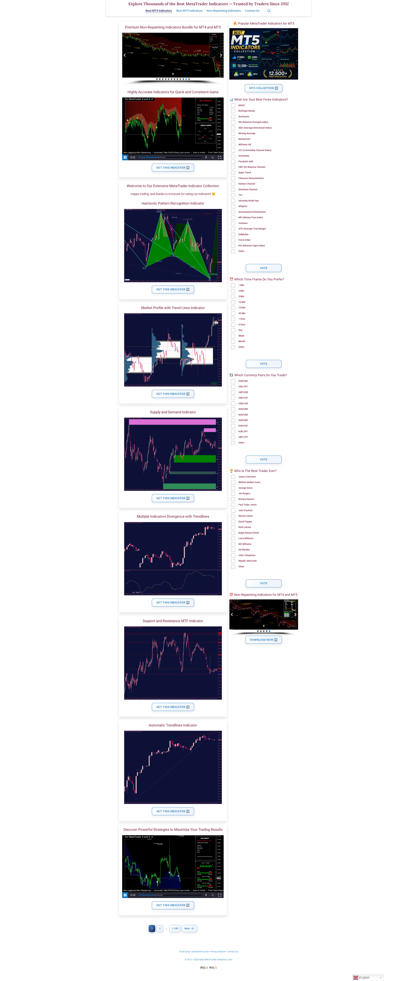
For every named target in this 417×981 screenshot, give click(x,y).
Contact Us (252, 10)
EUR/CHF (243, 425)
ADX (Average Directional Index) (255, 127)
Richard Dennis (246, 499)
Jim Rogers (244, 493)
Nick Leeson (244, 527)
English (364, 977)
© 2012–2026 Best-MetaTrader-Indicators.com (208, 959)
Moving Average (246, 133)
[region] (173, 59)
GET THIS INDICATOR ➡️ (173, 167)
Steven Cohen (245, 516)
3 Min (241, 291)
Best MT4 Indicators (159, 10)
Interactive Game (200, 951)
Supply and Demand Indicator (173, 412)
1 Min (241, 285)
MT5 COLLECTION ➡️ (263, 88)
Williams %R (244, 144)
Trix (240, 195)
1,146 (175, 928)
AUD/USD (243, 409)
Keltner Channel (246, 183)
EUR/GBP (243, 420)
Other (241, 251)
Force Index (244, 240)
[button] (124, 55)
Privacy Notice (218, 951)
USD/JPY (243, 386)
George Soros (245, 488)
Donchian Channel (247, 189)
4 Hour (241, 324)
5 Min (241, 296)
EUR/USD (243, 381)
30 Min (241, 313)
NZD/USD (243, 414)
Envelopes (243, 155)
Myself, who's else (247, 561)
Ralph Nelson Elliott (248, 533)
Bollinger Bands (246, 111)
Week (241, 335)
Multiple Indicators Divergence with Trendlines (173, 516)
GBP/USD (243, 392)
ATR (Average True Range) (252, 228)
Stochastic (243, 116)
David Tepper (245, 521)
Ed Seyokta (244, 549)
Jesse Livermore (247, 476)
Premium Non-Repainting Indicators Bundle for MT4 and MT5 (173, 27)
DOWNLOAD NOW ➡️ (263, 639)
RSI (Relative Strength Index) (253, 122)
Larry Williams (245, 538)
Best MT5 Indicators (189, 10)
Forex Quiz (184, 951)
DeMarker (243, 234)
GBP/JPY (243, 437)
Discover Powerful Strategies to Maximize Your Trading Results (173, 830)
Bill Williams (244, 544)
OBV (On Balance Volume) (252, 167)
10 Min (241, 302)
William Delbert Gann (249, 482)
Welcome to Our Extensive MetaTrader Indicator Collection (173, 186)
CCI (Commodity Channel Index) (254, 150)
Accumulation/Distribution (252, 212)
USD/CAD (243, 403)
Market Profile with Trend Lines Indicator (173, 308)
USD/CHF (243, 397)
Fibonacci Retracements (251, 178)
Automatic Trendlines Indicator (173, 725)
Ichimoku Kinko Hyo (248, 200)
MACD (241, 105)
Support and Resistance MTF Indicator (173, 621)
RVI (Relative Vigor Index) (251, 245)
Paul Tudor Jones (247, 504)
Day (240, 330)
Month (241, 341)
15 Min (241, 307)
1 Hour (241, 319)
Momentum (244, 139)
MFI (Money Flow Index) (250, 217)
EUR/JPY (243, 431)
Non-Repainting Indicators (224, 10)
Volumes (243, 223)
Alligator (242, 206)
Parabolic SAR (245, 161)
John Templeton (246, 555)
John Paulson (245, 510)
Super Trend (244, 172)
